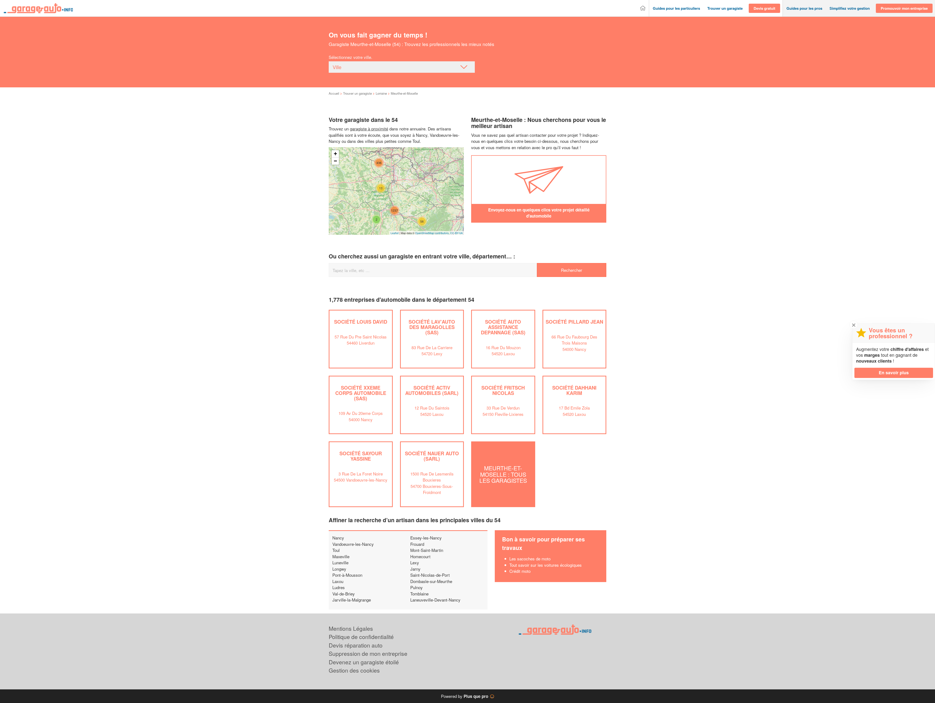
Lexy (414, 562)
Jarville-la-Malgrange (351, 600)
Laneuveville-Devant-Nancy (435, 600)
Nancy (338, 538)
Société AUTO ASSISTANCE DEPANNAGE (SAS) (503, 327)
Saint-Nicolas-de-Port (430, 575)
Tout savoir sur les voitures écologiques (545, 565)
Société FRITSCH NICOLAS (503, 390)
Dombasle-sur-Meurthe (431, 581)
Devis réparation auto (356, 645)
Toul (336, 550)
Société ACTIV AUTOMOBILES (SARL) (431, 390)
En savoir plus (894, 372)
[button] (676, 8)
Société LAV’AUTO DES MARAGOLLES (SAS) (432, 327)
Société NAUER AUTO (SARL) (432, 456)
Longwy (339, 569)
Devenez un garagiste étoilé (364, 662)
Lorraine (381, 93)
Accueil (334, 93)
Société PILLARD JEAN (574, 321)
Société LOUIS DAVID (360, 321)
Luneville (340, 562)
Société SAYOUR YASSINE (360, 456)
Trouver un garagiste (357, 93)
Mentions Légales (351, 628)
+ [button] (335, 154)
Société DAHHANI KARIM (574, 390)
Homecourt (420, 556)
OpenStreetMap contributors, (432, 233)
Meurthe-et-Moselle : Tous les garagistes (503, 474)
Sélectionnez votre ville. (350, 57)
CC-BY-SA (456, 233)
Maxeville (340, 556)
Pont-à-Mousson (347, 575)
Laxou (337, 581)
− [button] (335, 161)
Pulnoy (416, 587)
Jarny (415, 569)
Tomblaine (419, 594)
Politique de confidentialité (361, 637)
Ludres (338, 587)
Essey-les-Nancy (426, 538)
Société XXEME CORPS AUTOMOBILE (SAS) (360, 393)
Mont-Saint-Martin (426, 550)
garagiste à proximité (369, 129)
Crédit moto (520, 571)
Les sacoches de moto (530, 559)
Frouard (417, 544)
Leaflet (395, 233)
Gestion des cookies (354, 670)
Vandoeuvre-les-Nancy (353, 544)
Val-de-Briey (343, 594)
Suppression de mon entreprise (368, 653)
